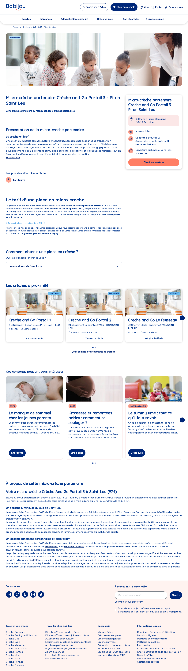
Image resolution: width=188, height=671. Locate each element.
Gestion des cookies (148, 662)
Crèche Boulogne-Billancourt (22, 635)
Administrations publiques (74, 19)
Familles (26, 19)
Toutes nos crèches (96, 7)
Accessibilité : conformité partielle (156, 648)
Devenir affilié (145, 655)
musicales (34, 560)
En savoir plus (13, 157)
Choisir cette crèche (154, 162)
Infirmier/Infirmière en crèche (62, 655)
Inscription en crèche (109, 648)
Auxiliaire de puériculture (59, 638)
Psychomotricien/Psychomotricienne (66, 648)
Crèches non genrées (110, 638)
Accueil (16, 27)
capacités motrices (74, 546)
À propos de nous (155, 19)
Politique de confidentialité (152, 638)
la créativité (51, 546)
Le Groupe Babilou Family (151, 658)
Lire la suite (17, 452)
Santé (12, 406)
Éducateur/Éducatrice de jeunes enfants (68, 642)
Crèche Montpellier (16, 648)
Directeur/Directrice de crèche (62, 632)
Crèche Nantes (14, 652)
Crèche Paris (13, 658)
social (158, 553)
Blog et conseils (130, 19)
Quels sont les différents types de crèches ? (94, 351)
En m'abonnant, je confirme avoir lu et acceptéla (150, 610)
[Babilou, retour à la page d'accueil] (15, 7)
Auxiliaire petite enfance (59, 645)
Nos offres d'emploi (56, 658)
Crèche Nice (13, 655)
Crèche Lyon (13, 642)
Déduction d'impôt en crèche (114, 645)
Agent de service (54, 652)
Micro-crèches (105, 632)
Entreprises (46, 19)
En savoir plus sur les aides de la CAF (25, 223)
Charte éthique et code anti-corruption (159, 652)
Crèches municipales (109, 635)
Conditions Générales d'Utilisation (156, 632)
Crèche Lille (12, 638)
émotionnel (170, 553)
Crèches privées (106, 642)
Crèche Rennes (14, 662)
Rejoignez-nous (105, 19)
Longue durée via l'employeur (26, 266)
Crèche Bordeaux (16, 632)
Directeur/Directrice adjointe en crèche (67, 635)
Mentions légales (146, 635)
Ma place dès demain (124, 7)
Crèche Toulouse (15, 665)
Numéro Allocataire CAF (111, 655)
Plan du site (143, 645)
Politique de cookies (148, 642)
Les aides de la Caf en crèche (114, 652)
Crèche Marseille (15, 645)
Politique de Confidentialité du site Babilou (144, 611)
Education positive (138, 406)
